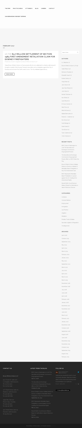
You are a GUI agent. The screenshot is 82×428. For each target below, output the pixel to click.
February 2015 (65, 356)
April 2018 (64, 296)
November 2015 (66, 344)
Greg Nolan (65, 81)
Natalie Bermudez (66, 113)
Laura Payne (65, 100)
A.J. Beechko (65, 62)
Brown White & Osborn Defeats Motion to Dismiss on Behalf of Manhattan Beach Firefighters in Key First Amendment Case (42, 393)
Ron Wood (64, 120)
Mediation (64, 216)
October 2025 (65, 238)
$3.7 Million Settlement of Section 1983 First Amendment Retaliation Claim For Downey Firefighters (30, 56)
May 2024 (64, 245)
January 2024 (65, 257)
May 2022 (64, 261)
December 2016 (66, 324)
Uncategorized (65, 225)
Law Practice (65, 209)
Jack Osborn (65, 84)
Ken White (64, 97)
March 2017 (65, 315)
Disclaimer (53, 425)
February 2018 (65, 299)
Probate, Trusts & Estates (68, 219)
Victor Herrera (65, 136)
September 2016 (66, 331)
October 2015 (65, 347)
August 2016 (65, 334)
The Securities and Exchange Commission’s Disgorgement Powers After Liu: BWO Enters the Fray (41, 384)
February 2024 (65, 254)
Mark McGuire (65, 110)
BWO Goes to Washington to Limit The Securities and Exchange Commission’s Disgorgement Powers (41, 374)
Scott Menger (65, 123)
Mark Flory (64, 107)
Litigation (18, 61)
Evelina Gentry (65, 78)
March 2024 (65, 251)
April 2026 (64, 235)
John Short (64, 91)
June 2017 (64, 312)
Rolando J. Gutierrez (67, 116)
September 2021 (66, 264)
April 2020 (64, 273)
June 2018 (64, 293)
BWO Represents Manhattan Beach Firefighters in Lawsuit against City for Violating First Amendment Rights (41, 403)
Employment (65, 203)
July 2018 (64, 289)
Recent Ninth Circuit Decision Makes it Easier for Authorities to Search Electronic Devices (70, 185)
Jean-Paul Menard (66, 88)
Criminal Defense (66, 200)
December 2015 (66, 340)
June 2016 (64, 337)
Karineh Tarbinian (66, 94)
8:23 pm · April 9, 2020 (60, 383)
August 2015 (65, 353)
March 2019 (65, 280)
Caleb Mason (65, 68)
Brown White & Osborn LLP (30, 61)
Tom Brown (65, 129)
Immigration (65, 206)
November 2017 (66, 309)
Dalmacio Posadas (66, 72)
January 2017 (65, 321)
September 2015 (66, 350)
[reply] (75, 383)
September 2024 (66, 241)
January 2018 (65, 302)
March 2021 (65, 267)
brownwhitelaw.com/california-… (64, 381)
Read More (9, 74)
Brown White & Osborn (63, 371)
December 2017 (66, 305)
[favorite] (78, 383)
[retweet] (77, 383)
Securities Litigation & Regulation (70, 222)
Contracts (64, 197)
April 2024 (64, 248)
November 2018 (66, 286)
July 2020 (64, 270)
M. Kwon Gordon (66, 104)
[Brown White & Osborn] (57, 373)
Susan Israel (65, 126)
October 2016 (65, 328)
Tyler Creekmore (66, 132)
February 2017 (65, 318)
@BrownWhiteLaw (62, 372)
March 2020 (65, 277)
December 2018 (66, 283)
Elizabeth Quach (66, 75)
